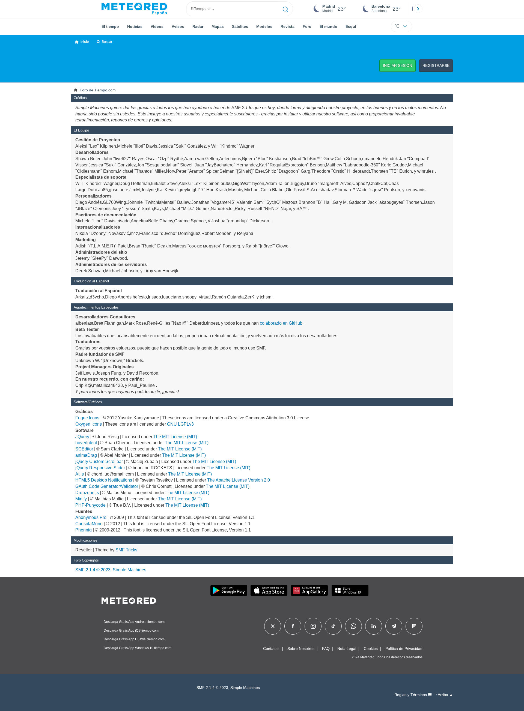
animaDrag (86, 455)
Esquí (351, 26)
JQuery (82, 436)
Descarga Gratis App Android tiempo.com (134, 622)
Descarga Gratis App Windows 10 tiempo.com (137, 648)
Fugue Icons (87, 418)
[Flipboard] (414, 626)
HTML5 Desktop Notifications (103, 480)
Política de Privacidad (403, 648)
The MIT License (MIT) (175, 436)
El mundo (328, 26)
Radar (197, 26)
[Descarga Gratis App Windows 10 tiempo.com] (350, 590)
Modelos (264, 26)
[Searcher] (285, 8)
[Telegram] (393, 626)
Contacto (271, 648)
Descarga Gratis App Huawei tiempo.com (134, 639)
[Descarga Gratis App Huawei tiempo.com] (309, 590)
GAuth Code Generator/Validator (106, 486)
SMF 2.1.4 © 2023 (93, 569)
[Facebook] (293, 626)
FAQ (326, 648)
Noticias (134, 26)
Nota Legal (346, 648)
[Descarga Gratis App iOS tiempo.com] (269, 590)
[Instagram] (313, 626)
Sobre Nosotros (300, 648)
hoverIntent (86, 442)
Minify (81, 499)
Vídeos (157, 26)
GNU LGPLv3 (180, 424)
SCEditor (84, 449)
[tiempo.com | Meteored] (129, 600)
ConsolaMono (89, 523)
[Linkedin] (373, 626)
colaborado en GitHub (281, 323)
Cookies (371, 648)
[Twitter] (273, 626)
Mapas (218, 26)
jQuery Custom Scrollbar (99, 461)
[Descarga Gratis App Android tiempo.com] (228, 590)
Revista (287, 26)
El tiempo (110, 26)
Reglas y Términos (411, 695)
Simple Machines (129, 569)
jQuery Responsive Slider (100, 467)
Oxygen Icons (88, 424)
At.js (79, 474)
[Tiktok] (333, 626)
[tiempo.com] (134, 8)
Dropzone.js (87, 492)
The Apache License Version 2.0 (238, 480)
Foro (307, 26)
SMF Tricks (126, 550)
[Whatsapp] (353, 626)
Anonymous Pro (90, 517)
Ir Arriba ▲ (443, 695)
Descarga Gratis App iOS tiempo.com (131, 630)
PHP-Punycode (90, 505)
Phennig (83, 530)
